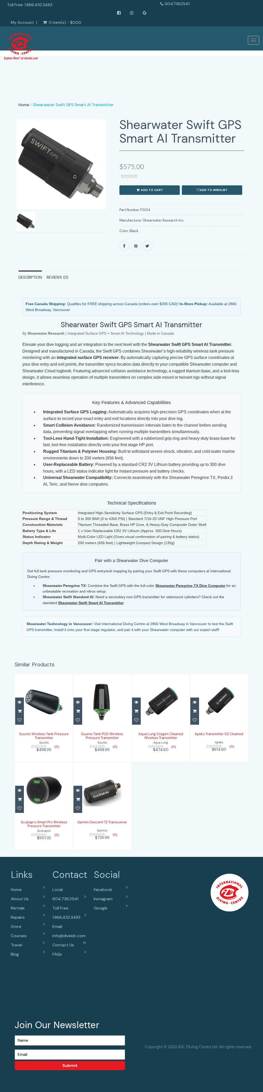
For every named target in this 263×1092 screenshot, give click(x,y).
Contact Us (63, 945)
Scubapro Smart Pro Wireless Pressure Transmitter (44, 824)
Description (30, 277)
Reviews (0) (57, 277)
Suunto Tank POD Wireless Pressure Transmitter (102, 736)
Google (100, 908)
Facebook (103, 889)
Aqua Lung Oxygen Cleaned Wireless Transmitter (160, 736)
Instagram (103, 898)
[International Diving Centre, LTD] (21, 45)
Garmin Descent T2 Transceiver (102, 822)
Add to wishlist (214, 190)
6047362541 (177, 3)
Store (16, 926)
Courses (18, 935)
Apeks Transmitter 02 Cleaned (219, 734)
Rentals (18, 908)
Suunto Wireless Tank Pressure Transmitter (44, 736)
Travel (16, 945)
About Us (20, 898)
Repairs (18, 917)
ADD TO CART (151, 190)
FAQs (57, 954)
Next (120, 182)
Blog (15, 954)
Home (23, 104)
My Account (22, 22)
